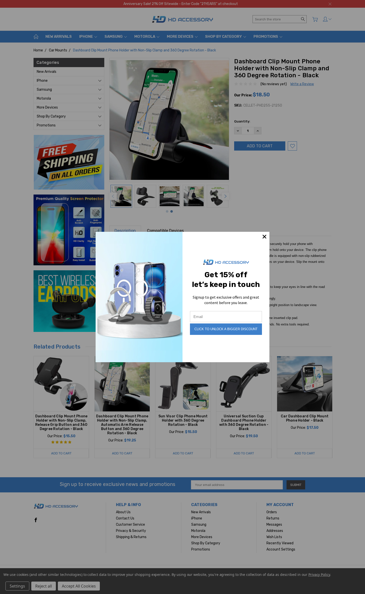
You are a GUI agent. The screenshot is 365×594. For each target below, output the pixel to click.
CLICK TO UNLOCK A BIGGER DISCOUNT (225, 329)
